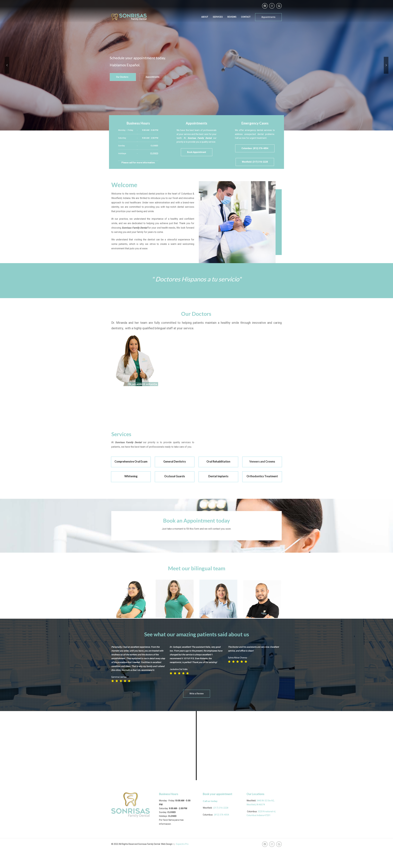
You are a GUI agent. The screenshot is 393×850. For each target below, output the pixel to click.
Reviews (231, 17)
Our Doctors (122, 77)
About (204, 17)
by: (174, 844)
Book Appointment (196, 152)
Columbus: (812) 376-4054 (254, 148)
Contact (246, 17)
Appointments (268, 17)
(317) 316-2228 (220, 808)
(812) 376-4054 (221, 814)
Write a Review (196, 693)
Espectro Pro (182, 844)
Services (218, 17)
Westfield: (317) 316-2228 (255, 162)
